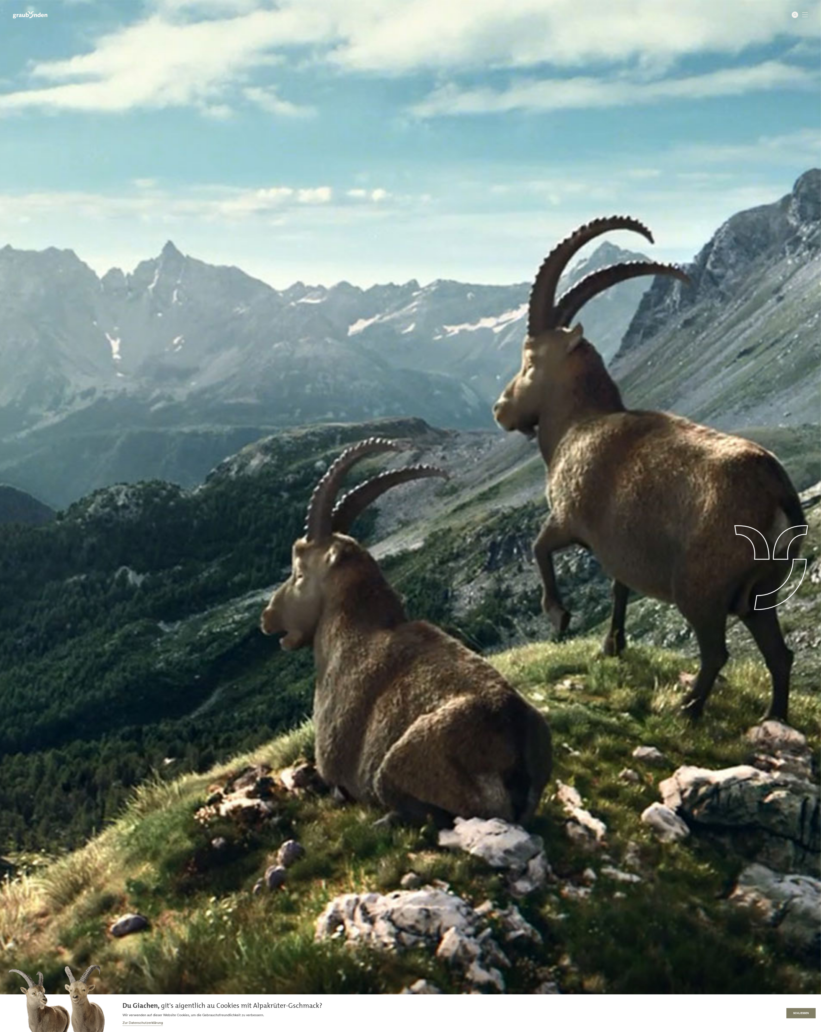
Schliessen (801, 1013)
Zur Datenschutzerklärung (143, 1022)
